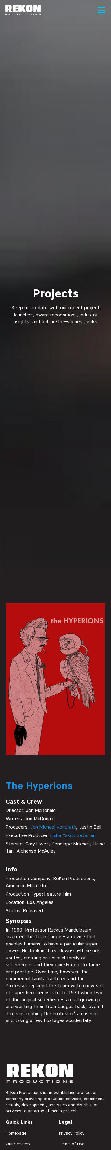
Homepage (16, 1132)
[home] (23, 10)
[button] (100, 10)
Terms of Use (71, 1143)
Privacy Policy (71, 1132)
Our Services (18, 1143)
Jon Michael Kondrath (53, 827)
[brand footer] (40, 1074)
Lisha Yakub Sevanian (73, 835)
